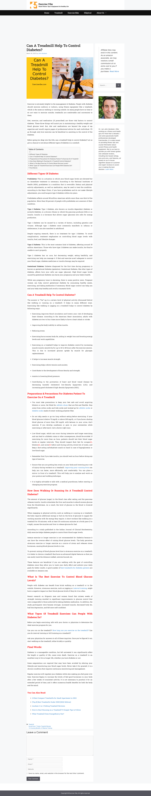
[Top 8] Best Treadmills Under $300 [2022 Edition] (51, 702)
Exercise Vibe (46, 4)
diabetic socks (37, 411)
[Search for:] (107, 85)
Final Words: (33, 168)
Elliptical (87, 13)
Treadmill (58, 13)
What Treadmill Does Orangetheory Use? (48, 714)
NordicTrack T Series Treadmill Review (40, 726)
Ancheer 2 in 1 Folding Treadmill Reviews (48, 706)
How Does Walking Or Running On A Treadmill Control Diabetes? (50, 161)
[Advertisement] (75, 28)
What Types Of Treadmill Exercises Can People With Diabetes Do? (51, 165)
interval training (80, 588)
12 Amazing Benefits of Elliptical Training (40, 728)
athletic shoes (62, 405)
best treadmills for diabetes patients (75, 568)
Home (46, 13)
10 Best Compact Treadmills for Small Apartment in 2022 (54, 698)
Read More (114, 71)
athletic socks (84, 408)
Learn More (109, 169)
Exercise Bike (73, 13)
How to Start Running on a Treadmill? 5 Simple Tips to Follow (56, 710)
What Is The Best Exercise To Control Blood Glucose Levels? (49, 163)
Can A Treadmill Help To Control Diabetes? (43, 156)
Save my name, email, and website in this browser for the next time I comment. (56, 773)
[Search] (118, 85)
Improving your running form (77, 467)
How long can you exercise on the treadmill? (71, 630)
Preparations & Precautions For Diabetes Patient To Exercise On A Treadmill (54, 159)
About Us (100, 13)
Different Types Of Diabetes (39, 154)
